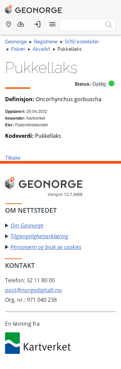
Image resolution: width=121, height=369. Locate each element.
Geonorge (16, 41)
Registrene (45, 41)
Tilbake (13, 157)
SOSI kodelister (82, 41)
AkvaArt (41, 49)
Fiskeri (18, 49)
